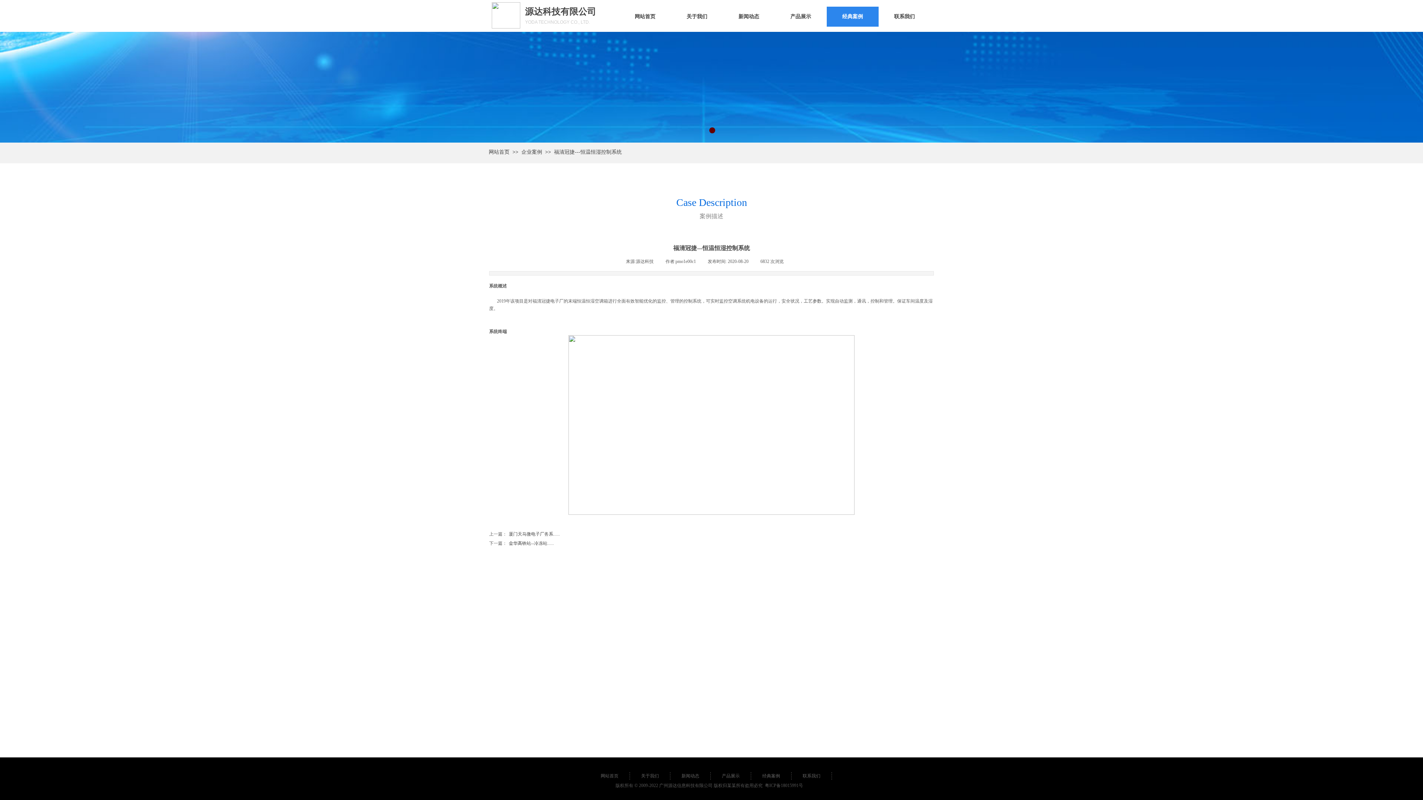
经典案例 (852, 16)
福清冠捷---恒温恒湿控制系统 (588, 152)
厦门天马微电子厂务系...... (524, 534)
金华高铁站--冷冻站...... (521, 543)
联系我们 (904, 16)
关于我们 (697, 16)
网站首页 (645, 16)
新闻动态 (749, 16)
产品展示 (800, 16)
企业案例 (531, 152)
